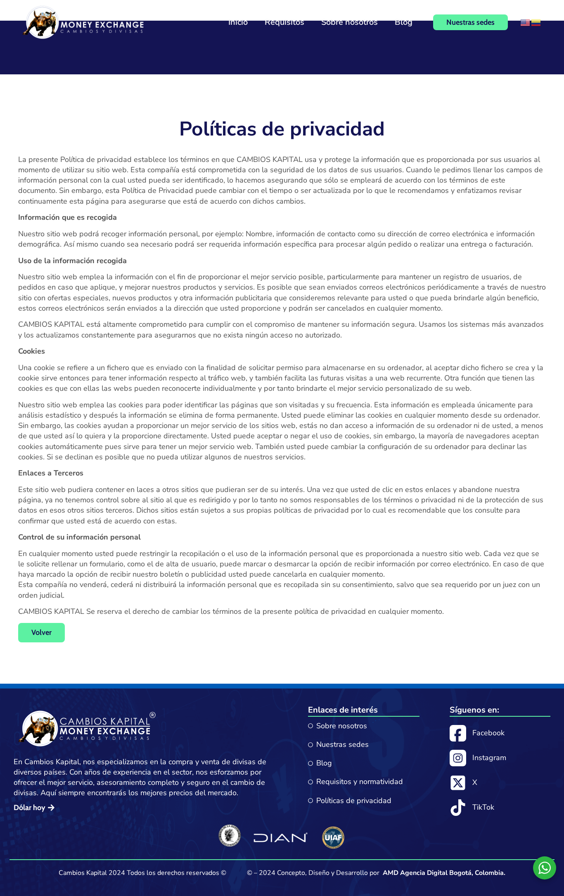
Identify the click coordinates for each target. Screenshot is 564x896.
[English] (525, 22)
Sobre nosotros (349, 22)
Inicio (238, 22)
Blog (403, 22)
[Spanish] (536, 22)
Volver (41, 632)
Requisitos (284, 22)
